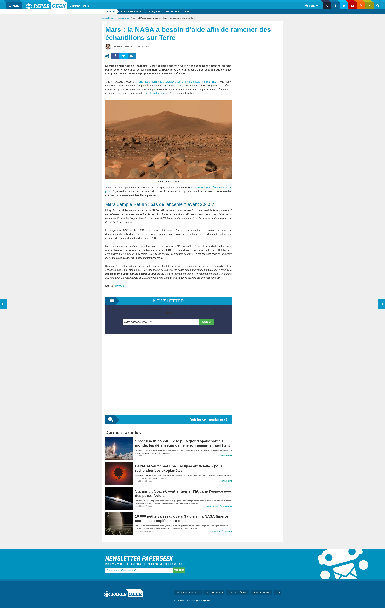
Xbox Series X (172, 11)
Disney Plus (154, 11)
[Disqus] (168, 377)
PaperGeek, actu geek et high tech (46, 4)
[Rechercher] (378, 5)
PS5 (187, 11)
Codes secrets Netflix (131, 11)
